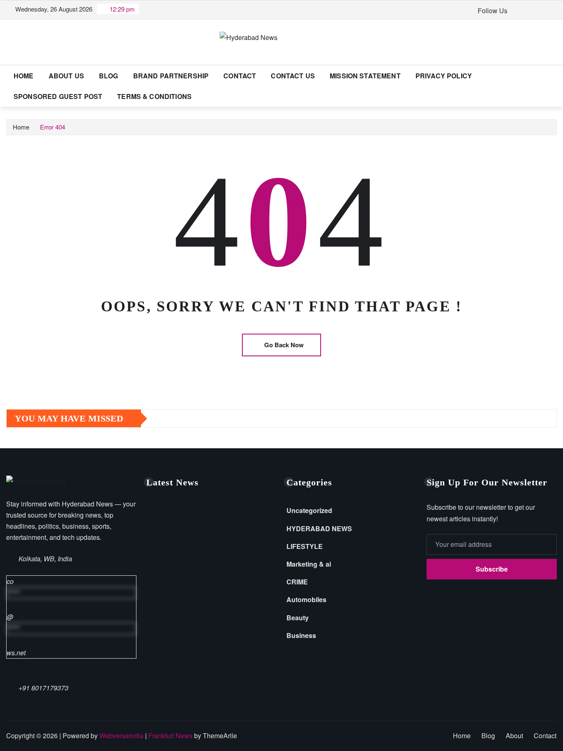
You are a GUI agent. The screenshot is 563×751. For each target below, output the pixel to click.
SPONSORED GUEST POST (58, 96)
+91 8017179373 (43, 687)
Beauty (297, 617)
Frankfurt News (170, 735)
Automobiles (306, 599)
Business (301, 635)
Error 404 (52, 126)
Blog (108, 75)
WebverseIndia (121, 735)
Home (24, 75)
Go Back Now (284, 344)
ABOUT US (66, 75)
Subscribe (492, 569)
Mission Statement (365, 75)
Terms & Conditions (154, 96)
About (514, 735)
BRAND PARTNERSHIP (171, 75)
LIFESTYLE (304, 546)
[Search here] (554, 75)
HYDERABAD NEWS (319, 528)
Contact (239, 75)
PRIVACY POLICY (443, 75)
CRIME (297, 581)
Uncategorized (309, 510)
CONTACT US (293, 75)
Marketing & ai (308, 564)
